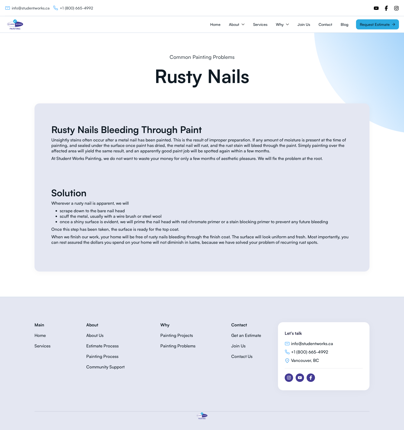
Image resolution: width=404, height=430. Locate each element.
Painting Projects (176, 335)
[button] (237, 24)
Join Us (304, 24)
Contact (325, 24)
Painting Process (102, 356)
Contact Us (241, 356)
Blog (344, 24)
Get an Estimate (246, 335)
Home (215, 24)
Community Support (105, 366)
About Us (95, 335)
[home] (15, 24)
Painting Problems (177, 345)
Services (260, 24)
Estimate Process (102, 345)
